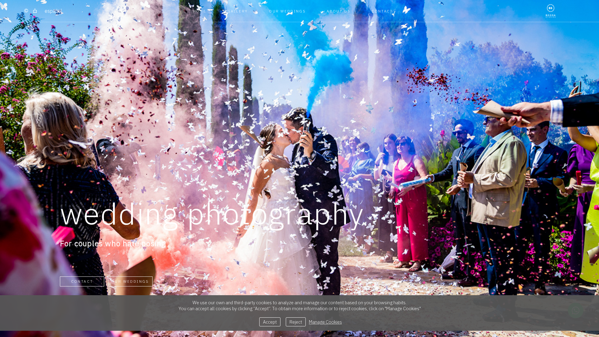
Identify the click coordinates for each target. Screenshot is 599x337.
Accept (270, 322)
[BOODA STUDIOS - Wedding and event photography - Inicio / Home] (551, 11)
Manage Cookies (325, 322)
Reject (296, 322)
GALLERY (237, 11)
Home (199, 11)
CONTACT (382, 11)
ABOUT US (338, 11)
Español (53, 11)
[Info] (26, 11)
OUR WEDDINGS (287, 11)
